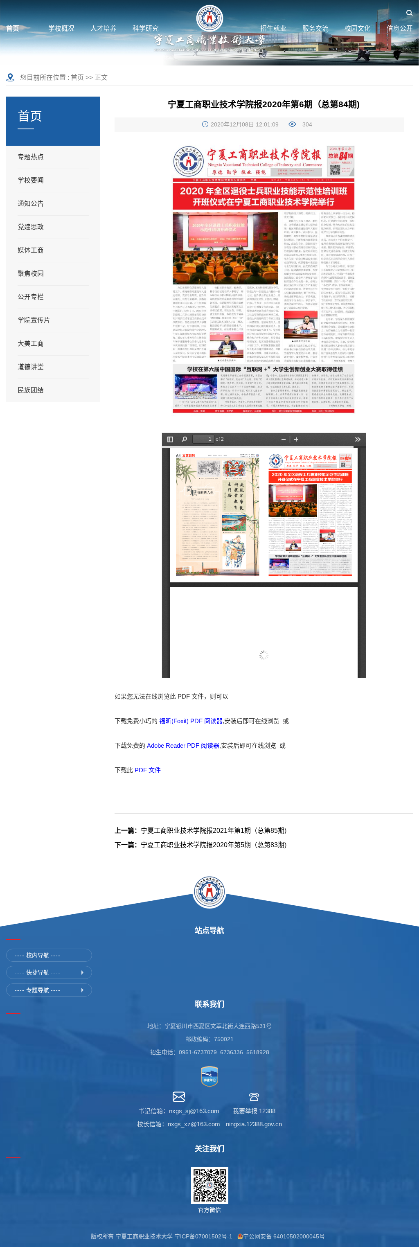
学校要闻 (31, 180)
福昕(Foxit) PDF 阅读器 (191, 720)
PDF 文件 (148, 770)
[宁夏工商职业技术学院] (209, 29)
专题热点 (31, 156)
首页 (77, 77)
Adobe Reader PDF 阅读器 (183, 745)
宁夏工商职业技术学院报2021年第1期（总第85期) (200, 830)
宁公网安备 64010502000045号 (285, 1236)
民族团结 (31, 390)
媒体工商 (31, 250)
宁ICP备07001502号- (201, 1236)
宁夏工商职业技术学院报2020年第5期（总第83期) (200, 844)
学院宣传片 (34, 320)
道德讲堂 (31, 366)
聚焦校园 (31, 273)
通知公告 (31, 203)
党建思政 (31, 226)
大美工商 (31, 343)
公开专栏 (31, 296)
